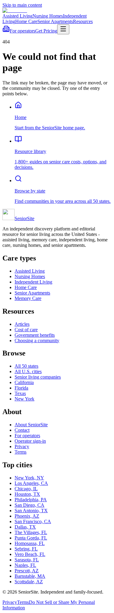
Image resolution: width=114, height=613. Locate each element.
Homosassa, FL (30, 543)
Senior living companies (38, 377)
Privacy (22, 446)
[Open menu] (63, 29)
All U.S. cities (28, 371)
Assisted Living (17, 16)
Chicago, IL (26, 488)
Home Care (26, 21)
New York (24, 398)
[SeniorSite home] (14, 10)
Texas (20, 393)
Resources (83, 21)
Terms (20, 452)
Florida (21, 387)
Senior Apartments (55, 21)
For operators (22, 30)
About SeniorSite (31, 424)
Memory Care (28, 298)
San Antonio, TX (31, 510)
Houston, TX (27, 494)
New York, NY (29, 477)
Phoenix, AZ (27, 516)
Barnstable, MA (30, 576)
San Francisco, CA (33, 521)
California (24, 382)
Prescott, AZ (27, 570)
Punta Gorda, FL (31, 537)
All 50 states (26, 366)
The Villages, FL (31, 532)
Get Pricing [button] (46, 30)
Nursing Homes (48, 16)
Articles (22, 324)
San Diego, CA (29, 505)
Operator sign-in (30, 441)
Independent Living (33, 281)
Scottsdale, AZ (29, 581)
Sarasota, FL (27, 559)
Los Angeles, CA (31, 483)
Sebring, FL (26, 548)
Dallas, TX (25, 527)
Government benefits (35, 335)
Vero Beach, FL (30, 554)
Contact (22, 430)
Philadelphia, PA (31, 499)
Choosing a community (37, 340)
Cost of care (26, 329)
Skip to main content (22, 5)
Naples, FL (25, 565)
